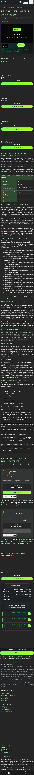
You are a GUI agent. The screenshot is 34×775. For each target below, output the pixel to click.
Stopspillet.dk (26, 501)
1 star (8, 18)
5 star (14, 18)
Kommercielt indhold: (7, 464)
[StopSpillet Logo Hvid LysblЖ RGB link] (2, 741)
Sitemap (3, 747)
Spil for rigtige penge (17, 84)
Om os (2, 706)
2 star (9, 18)
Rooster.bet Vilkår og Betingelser (20, 658)
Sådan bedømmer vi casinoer (8, 708)
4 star (12, 18)
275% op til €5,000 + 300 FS (17, 649)
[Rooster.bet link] (6, 647)
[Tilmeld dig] (31, 2)
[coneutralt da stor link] (2, 734)
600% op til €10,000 (17, 487)
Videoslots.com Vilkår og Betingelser (14, 543)
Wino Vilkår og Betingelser (11, 505)
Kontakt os (4, 749)
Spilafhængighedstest (7, 711)
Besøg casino (17, 492)
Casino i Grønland (5, 694)
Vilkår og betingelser (6, 751)
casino (24, 377)
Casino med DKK (5, 692)
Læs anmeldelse (24, 472)
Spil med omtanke (6, 709)
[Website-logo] (10, 2)
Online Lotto (4, 699)
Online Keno (4, 700)
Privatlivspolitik (5, 752)
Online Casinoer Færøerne (8, 695)
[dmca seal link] (2, 727)
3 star (11, 18)
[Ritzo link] (5, 46)
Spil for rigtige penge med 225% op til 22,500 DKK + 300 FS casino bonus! (16, 50)
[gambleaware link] (2, 731)
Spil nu (21, 45)
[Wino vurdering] (12, 476)
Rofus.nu (4, 503)
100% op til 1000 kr (17, 526)
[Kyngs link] (8, 620)
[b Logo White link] (2, 738)
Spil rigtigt (17, 29)
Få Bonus (17, 653)
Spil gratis (17, 34)
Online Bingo (4, 697)
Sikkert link (21, 47)
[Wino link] (5, 476)
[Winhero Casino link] (8, 626)
